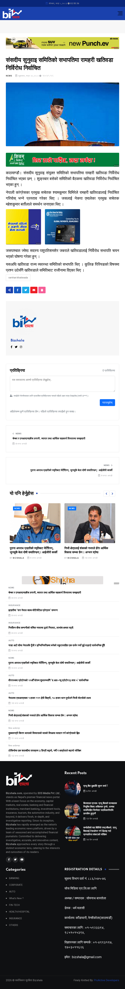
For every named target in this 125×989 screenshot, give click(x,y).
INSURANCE (14, 605)
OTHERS (13, 925)
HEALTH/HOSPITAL (19, 912)
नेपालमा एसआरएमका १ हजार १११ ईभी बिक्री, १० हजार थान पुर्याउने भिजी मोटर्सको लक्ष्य (49, 698)
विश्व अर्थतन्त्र (75, 508)
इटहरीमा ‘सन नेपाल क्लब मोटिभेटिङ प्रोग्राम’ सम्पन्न (33, 610)
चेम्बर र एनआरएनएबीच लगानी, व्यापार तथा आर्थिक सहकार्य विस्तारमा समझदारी (49, 438)
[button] (106, 494)
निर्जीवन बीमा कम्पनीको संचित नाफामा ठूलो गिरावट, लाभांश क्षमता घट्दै (40, 627)
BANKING (14, 878)
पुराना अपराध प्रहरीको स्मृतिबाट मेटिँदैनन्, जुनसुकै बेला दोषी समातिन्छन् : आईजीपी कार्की (71, 470)
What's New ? (16, 898)
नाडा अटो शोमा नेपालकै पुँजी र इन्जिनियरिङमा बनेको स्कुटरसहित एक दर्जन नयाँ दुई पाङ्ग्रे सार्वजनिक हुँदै (56, 645)
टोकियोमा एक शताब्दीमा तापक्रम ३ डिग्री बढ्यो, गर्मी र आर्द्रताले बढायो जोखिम (44, 750)
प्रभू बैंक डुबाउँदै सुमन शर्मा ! (95, 786)
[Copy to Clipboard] (42, 290)
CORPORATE (16, 885)
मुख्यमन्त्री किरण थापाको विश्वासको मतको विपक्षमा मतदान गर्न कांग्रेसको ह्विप (44, 733)
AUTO (11, 640)
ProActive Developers (106, 980)
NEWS (9, 76)
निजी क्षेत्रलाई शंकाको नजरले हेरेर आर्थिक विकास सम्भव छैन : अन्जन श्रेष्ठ (43, 715)
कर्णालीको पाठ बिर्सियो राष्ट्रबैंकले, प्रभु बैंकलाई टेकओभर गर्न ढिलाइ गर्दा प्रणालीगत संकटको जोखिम (100, 831)
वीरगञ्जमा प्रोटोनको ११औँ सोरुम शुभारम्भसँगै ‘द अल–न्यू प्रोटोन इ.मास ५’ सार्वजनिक (48, 680)
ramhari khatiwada (18, 277)
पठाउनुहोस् (107, 402)
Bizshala (17, 340)
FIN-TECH (14, 905)
